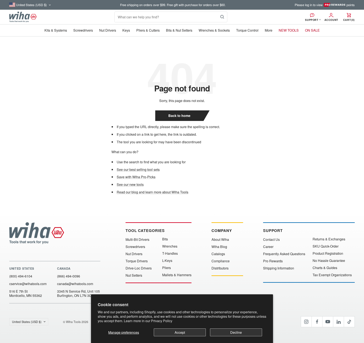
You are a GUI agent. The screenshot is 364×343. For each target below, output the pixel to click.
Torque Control (247, 30)
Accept (180, 332)
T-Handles (170, 253)
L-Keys (167, 261)
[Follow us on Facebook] (317, 321)
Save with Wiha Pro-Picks (136, 176)
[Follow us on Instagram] (306, 321)
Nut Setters (134, 275)
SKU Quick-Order (326, 246)
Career (268, 247)
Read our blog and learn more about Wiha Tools (152, 192)
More (268, 30)
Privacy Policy (161, 320)
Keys (126, 30)
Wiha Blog (219, 247)
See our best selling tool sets (138, 169)
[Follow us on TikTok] (349, 321)
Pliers (166, 268)
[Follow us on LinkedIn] (338, 321)
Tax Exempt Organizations (332, 275)
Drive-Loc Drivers (139, 268)
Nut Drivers (107, 30)
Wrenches (169, 246)
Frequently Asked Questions (284, 254)
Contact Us (271, 239)
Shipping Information (278, 268)
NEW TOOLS (289, 30)
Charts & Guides (325, 268)
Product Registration (328, 253)
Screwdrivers (83, 30)
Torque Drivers (137, 261)
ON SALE (312, 30)
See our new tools (130, 184)
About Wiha (220, 239)
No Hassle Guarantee (329, 261)
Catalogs (218, 254)
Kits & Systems (55, 30)
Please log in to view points (325, 5)
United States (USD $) (26, 322)
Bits (165, 239)
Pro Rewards (273, 261)
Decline (236, 332)
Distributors (220, 268)
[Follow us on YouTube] (328, 321)
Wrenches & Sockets (214, 30)
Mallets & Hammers (176, 275)
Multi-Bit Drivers (137, 239)
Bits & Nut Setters (179, 30)
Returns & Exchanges (329, 239)
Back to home (179, 115)
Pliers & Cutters (148, 30)
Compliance (220, 261)
